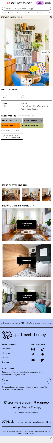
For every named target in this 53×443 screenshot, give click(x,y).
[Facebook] (33, 354)
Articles (31, 12)
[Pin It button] (29, 81)
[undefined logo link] (19, 3)
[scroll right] (48, 194)
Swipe (44, 52)
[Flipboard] (42, 360)
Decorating (21, 12)
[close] (51, 438)
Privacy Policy (17, 389)
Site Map (5, 361)
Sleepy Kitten (30, 120)
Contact (5, 357)
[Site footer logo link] (26, 335)
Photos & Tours (8, 12)
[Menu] (3, 3)
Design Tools (41, 12)
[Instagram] (33, 349)
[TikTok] (42, 349)
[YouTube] (33, 360)
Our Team (6, 348)
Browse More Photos (10, 17)
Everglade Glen (30, 125)
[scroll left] (4, 194)
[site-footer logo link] (8, 422)
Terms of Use (29, 431)
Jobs (35, 422)
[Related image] (11, 194)
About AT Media (24, 422)
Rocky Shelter (9, 120)
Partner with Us (44, 422)
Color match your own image (13, 136)
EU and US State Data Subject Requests (34, 432)
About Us (6, 352)
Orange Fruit (8, 125)
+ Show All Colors (10, 130)
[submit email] (47, 381)
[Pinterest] (42, 354)
